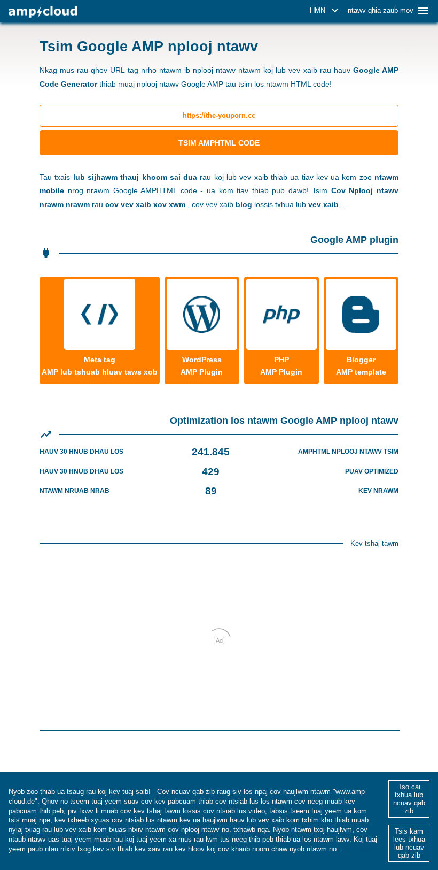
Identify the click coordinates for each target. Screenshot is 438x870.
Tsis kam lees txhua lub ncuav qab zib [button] (409, 843)
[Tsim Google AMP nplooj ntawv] (43, 12)
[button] (326, 10)
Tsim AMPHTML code (219, 143)
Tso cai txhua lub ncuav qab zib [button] (409, 799)
